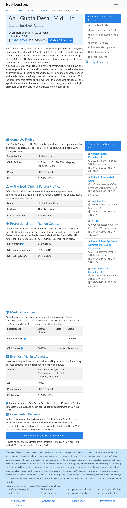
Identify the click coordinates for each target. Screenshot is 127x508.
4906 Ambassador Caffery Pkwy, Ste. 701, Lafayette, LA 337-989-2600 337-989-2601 (103, 186)
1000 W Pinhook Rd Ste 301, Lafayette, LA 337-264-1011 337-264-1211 (102, 277)
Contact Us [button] (48, 501)
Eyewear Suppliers (80, 493)
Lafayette (43, 11)
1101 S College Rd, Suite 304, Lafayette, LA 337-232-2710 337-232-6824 (102, 162)
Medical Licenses (99, 43)
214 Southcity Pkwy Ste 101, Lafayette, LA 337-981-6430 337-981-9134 (103, 252)
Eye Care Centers (109, 493)
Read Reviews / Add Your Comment (44, 435)
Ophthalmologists (20, 489)
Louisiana (30, 11)
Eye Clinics (16, 493)
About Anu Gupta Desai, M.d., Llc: (100, 18)
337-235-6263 (19, 41)
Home (9, 11)
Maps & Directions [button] (62, 40)
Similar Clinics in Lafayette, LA (101, 146)
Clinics (19, 11)
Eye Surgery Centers (111, 489)
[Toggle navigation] (116, 4)
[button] (22, 244)
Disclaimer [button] (78, 501)
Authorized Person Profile (103, 30)
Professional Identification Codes (103, 37)
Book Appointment (100, 52)
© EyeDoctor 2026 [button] (18, 503)
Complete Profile (99, 25)
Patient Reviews (98, 57)
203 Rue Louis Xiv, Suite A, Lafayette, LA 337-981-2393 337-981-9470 (103, 208)
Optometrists (47, 489)
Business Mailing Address (103, 47)
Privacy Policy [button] (108, 501)
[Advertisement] (44, 113)
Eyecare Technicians (81, 489)
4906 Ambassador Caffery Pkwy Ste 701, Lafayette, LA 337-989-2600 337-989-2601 (103, 228)
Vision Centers (48, 493)
